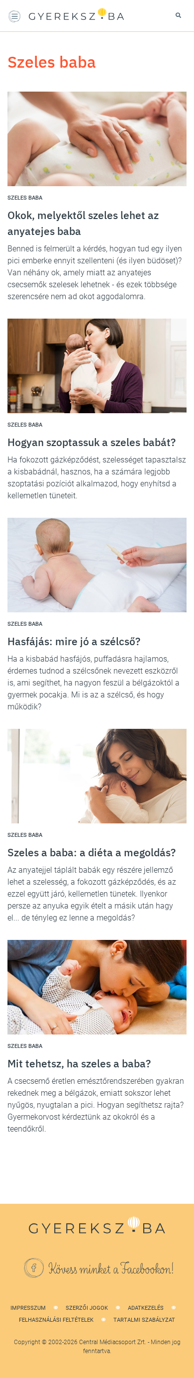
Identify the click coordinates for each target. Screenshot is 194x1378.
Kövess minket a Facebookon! (111, 1269)
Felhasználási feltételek (56, 1320)
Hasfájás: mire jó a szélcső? (73, 641)
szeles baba (24, 198)
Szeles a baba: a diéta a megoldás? (91, 852)
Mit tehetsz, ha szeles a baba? (79, 1063)
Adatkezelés (146, 1308)
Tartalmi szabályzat (144, 1320)
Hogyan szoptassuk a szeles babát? (91, 442)
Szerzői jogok (87, 1308)
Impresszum (28, 1308)
